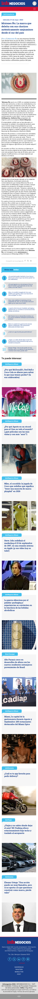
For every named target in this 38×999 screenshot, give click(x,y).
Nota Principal (10, 654)
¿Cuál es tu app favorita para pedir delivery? (20, 332)
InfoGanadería (8, 14)
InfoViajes (8, 820)
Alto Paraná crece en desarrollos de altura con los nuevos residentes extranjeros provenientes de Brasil (21, 317)
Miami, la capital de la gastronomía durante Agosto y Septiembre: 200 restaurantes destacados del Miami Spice (20, 325)
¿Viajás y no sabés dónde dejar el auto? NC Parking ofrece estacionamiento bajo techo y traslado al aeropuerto (20, 341)
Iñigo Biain (29, 988)
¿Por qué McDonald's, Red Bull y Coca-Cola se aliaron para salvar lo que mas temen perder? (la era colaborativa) (21, 278)
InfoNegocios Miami (11, 364)
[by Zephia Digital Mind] (19, 997)
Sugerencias (19, 967)
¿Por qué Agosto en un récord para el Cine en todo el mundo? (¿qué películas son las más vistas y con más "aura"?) (20, 286)
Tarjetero (19, 969)
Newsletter (19, 972)
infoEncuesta (9, 768)
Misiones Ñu (12, 39)
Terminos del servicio (23, 991)
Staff (19, 974)
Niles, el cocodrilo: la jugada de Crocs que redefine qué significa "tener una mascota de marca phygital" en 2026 (20, 294)
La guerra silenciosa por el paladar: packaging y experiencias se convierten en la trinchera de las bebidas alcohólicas (21, 309)
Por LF (4, 39)
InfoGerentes (9, 877)
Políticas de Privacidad (20, 986)
